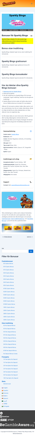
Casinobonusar (6, 218)
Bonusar (5, 30)
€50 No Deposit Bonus (9, 347)
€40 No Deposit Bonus (9, 344)
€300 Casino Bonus (8, 295)
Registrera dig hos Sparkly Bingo (12, 91)
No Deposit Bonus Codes (10, 353)
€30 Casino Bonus (8, 279)
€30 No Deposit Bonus (9, 341)
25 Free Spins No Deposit (10, 368)
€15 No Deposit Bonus (9, 335)
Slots (3, 381)
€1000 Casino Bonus (9, 304)
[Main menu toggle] (31, 3)
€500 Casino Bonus (8, 301)
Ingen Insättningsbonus (17, 218)
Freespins (5, 357)
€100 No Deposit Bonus (10, 350)
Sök (3, 248)
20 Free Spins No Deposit (10, 365)
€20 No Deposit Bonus (9, 338)
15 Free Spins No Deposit (10, 362)
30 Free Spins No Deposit (10, 372)
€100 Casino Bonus (8, 288)
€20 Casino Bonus (8, 273)
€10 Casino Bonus (8, 266)
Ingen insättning (13, 30)
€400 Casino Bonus (8, 298)
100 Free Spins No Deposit (10, 378)
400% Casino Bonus (9, 316)
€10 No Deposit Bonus (9, 331)
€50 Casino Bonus (8, 285)
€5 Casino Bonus (8, 263)
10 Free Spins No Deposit (10, 359)
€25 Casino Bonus (8, 276)
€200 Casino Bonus (8, 291)
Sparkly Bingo (15, 134)
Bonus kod (31, 30)
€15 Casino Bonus (8, 270)
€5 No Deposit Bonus (9, 325)
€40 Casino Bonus (8, 282)
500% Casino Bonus (9, 320)
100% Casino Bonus (8, 307)
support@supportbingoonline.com (20, 185)
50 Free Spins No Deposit (10, 375)
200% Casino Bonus (9, 310)
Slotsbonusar (7, 384)
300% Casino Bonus (9, 313)
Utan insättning (7, 323)
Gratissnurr (23, 30)
